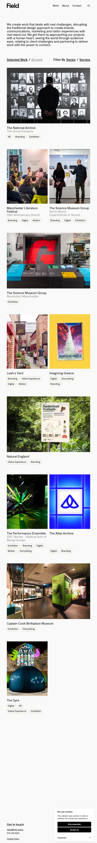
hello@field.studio (15, 830)
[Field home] (13, 5)
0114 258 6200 (13, 833)
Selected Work (17, 59)
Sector (71, 59)
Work (56, 5)
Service (84, 59)
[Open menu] (88, 5)
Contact (74, 5)
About (65, 5)
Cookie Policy (13, 839)
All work (37, 59)
